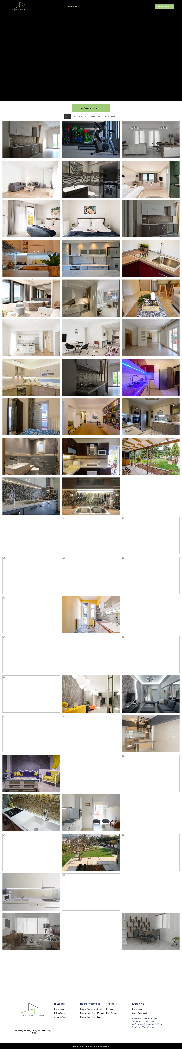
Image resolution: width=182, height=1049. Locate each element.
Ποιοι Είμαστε (54, 6)
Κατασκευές (90, 6)
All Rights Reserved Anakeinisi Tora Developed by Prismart (91, 1046)
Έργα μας (72, 6)
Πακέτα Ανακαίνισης (113, 6)
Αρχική (36, 6)
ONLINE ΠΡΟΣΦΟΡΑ (164, 7)
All (67, 116)
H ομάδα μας (140, 6)
